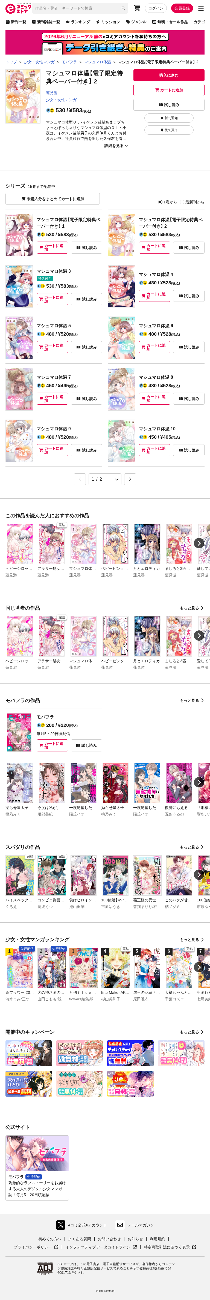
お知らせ (135, 1239)
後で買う (171, 130)
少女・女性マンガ (61, 100)
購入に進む (169, 75)
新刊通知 (171, 118)
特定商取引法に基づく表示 (170, 1247)
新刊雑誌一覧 (48, 22)
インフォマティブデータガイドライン (97, 1247)
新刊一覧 (18, 22)
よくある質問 (79, 1239)
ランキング (80, 22)
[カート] (137, 8)
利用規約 (157, 1239)
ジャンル (139, 22)
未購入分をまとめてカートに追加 (55, 199)
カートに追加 (171, 90)
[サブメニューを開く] (201, 8)
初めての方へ (49, 1239)
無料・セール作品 (173, 22)
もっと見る (189, 608)
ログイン (156, 8)
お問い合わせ (109, 1239)
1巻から (170, 202)
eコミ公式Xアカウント (83, 1226)
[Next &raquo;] (130, 479)
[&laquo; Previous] (80, 479)
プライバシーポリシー (36, 1247)
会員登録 (182, 8)
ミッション (110, 22)
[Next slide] (199, 543)
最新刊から (195, 202)
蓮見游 (51, 93)
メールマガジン (140, 1225)
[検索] (123, 8)
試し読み (171, 105)
